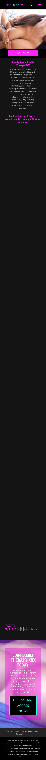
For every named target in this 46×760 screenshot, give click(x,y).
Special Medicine (13, 539)
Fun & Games (11, 319)
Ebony (16, 376)
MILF (21, 213)
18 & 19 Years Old (20, 155)
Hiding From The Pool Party (17, 374)
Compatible (11, 153)
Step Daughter (29, 434)
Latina (16, 486)
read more (11, 170)
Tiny (19, 437)
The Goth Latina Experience (17, 484)
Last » (34, 629)
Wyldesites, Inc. (34, 751)
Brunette (9, 158)
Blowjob (33, 155)
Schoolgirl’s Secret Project (18, 429)
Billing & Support (12, 731)
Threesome (26, 216)
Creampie (9, 269)
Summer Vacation (13, 594)
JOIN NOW (23, 52)
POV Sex (19, 158)
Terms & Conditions (30, 731)
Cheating (36, 266)
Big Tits (26, 266)
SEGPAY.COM (19, 740)
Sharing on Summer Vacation (18, 208)
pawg (24, 213)
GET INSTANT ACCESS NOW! (23, 705)
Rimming (33, 213)
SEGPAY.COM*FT (27, 746)
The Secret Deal (13, 264)
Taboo (30, 158)
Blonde (16, 266)
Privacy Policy (21, 734)
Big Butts (27, 155)
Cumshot (14, 158)
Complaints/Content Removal (17, 754)
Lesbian (17, 211)
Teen (33, 158)
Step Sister (25, 158)
